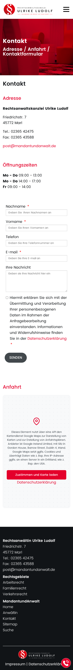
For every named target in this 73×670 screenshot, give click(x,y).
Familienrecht (14, 588)
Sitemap (10, 624)
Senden (15, 357)
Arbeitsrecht (13, 582)
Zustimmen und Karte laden (36, 474)
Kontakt (9, 619)
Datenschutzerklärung (47, 339)
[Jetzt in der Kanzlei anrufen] (66, 663)
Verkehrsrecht (15, 594)
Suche (8, 630)
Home (8, 607)
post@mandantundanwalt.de (29, 146)
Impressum (15, 664)
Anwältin (10, 613)
